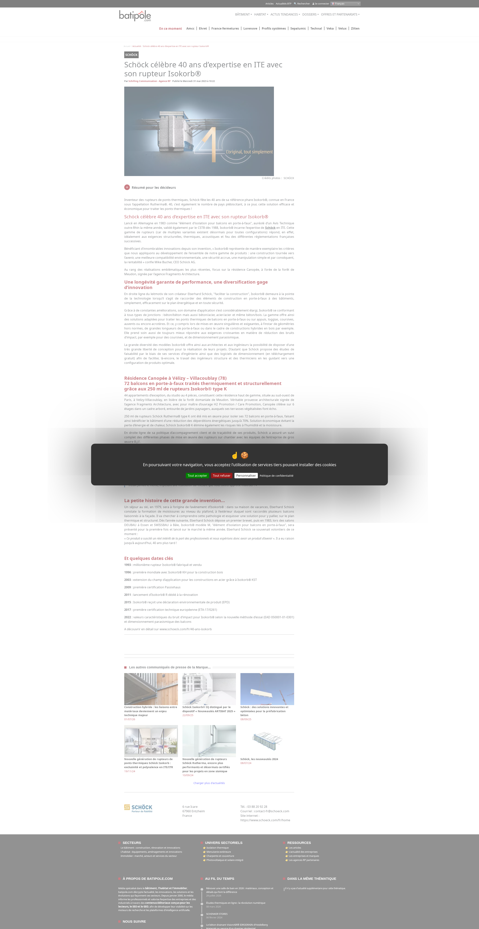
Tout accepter (197, 475)
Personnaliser (246, 475)
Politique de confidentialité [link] (276, 475)
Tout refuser (222, 475)
